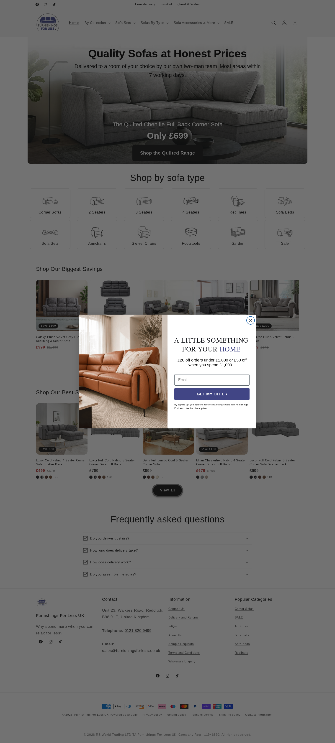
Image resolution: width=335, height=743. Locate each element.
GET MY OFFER (212, 394)
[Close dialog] (251, 320)
